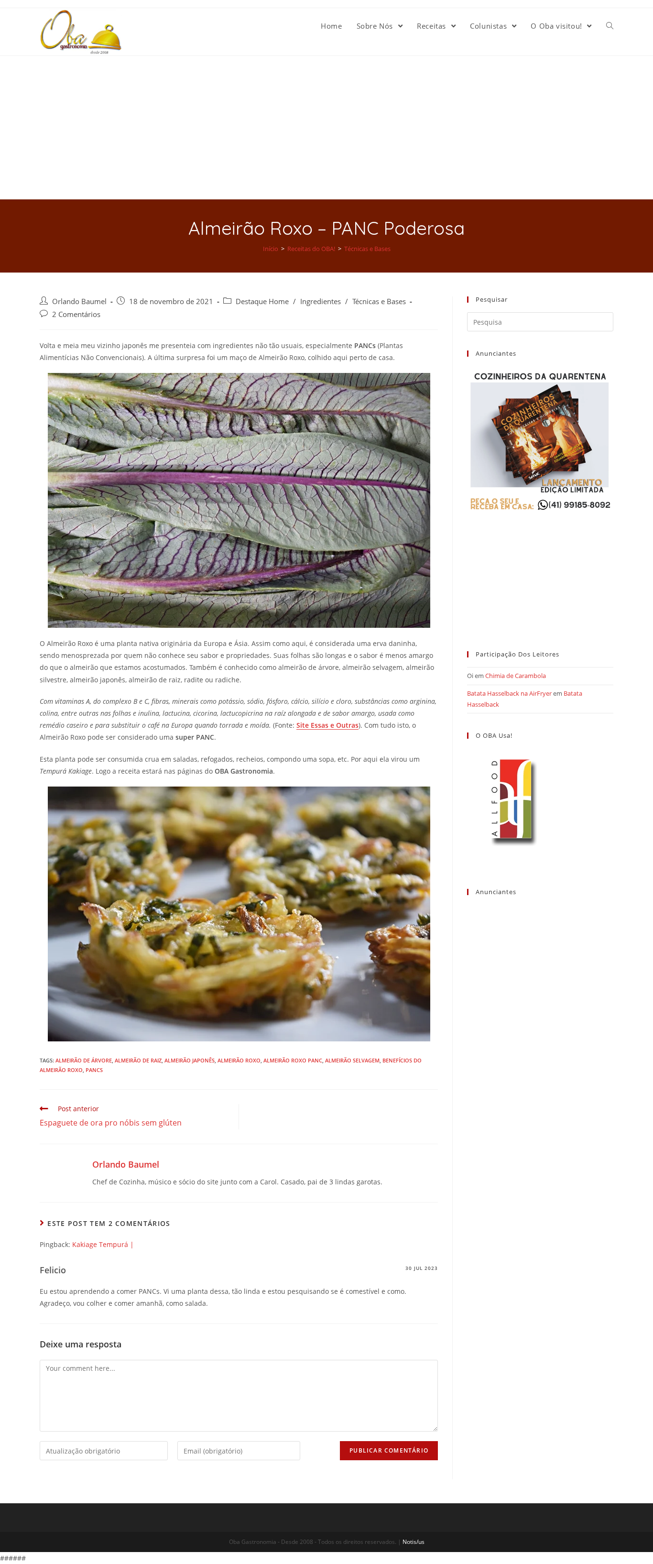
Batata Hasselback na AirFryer (509, 693)
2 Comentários (76, 314)
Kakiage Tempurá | (103, 1244)
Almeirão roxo (239, 1060)
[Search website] (609, 26)
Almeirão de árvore (83, 1060)
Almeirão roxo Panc (292, 1060)
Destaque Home (262, 301)
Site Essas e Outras (327, 725)
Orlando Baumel (79, 301)
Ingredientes (320, 301)
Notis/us (413, 1542)
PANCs (94, 1069)
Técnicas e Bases (379, 301)
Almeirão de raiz (138, 1060)
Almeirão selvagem (352, 1060)
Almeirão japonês (189, 1060)
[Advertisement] (326, 128)
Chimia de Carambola (515, 675)
